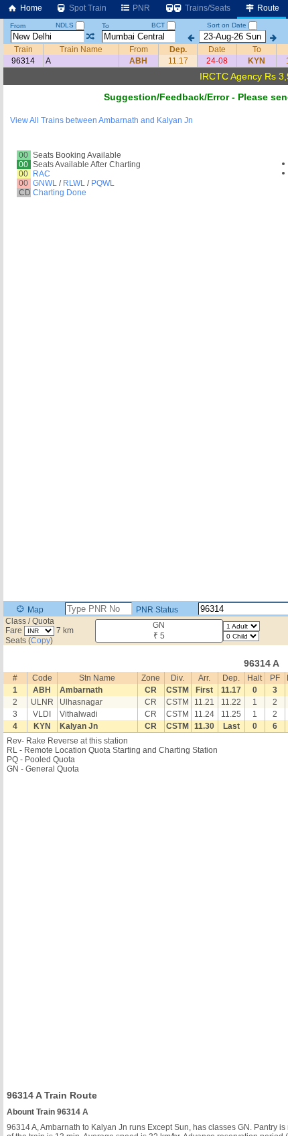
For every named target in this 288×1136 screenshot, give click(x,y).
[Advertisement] (144, 927)
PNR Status (156, 609)
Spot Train (86, 8)
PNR (140, 8)
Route (267, 8)
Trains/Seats (206, 8)
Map (34, 609)
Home (30, 8)
